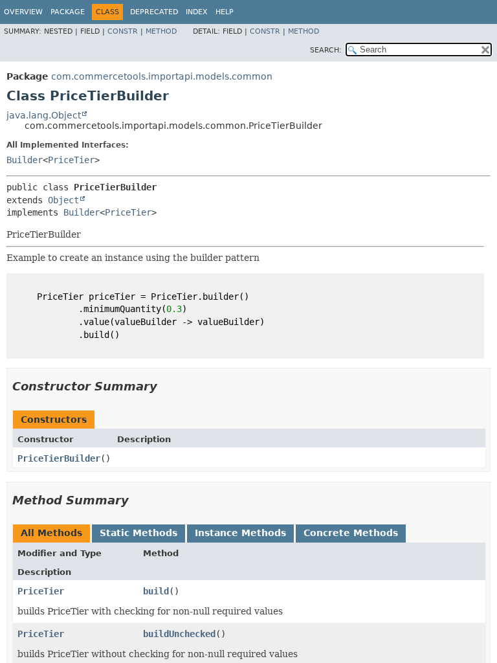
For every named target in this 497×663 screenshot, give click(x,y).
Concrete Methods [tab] (351, 533)
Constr (122, 31)
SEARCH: (326, 50)
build (156, 591)
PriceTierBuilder (58, 458)
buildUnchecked (179, 634)
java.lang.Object (43, 115)
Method (161, 31)
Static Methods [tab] (138, 533)
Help (224, 12)
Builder (24, 160)
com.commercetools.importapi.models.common (161, 76)
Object (63, 200)
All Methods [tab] (51, 533)
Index (197, 12)
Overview (23, 12)
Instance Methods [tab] (240, 533)
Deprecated (154, 12)
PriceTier (71, 160)
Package (67, 12)
